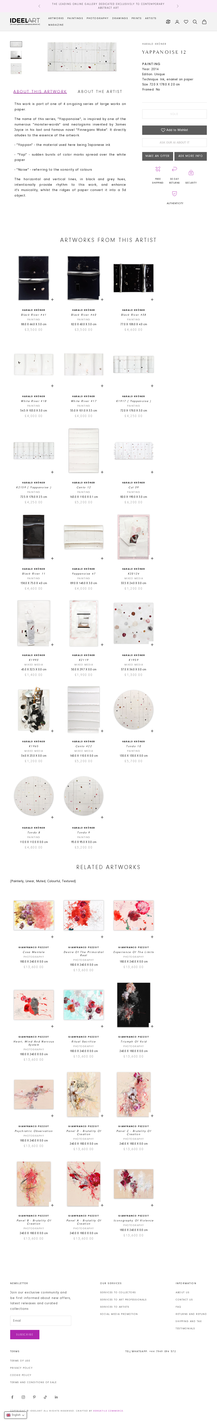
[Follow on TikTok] (45, 1397)
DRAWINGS (120, 18)
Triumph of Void (134, 1041)
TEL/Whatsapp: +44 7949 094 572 (150, 1351)
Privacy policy (21, 1368)
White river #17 (84, 401)
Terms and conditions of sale (33, 1382)
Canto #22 (83, 746)
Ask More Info (190, 156)
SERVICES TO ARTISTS (114, 1307)
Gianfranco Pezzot (33, 947)
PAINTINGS (75, 18)
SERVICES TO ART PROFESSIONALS (123, 1300)
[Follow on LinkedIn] (56, 1397)
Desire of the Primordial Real (84, 954)
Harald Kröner (154, 44)
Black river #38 (133, 315)
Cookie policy (21, 1375)
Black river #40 (83, 315)
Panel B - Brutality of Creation (34, 1222)
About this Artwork (40, 92)
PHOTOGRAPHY (98, 18)
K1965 (34, 746)
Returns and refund (191, 1314)
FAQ (178, 1307)
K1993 (34, 660)
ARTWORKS (56, 18)
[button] (15, 1415)
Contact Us (184, 1300)
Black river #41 (33, 315)
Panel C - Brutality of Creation (133, 1133)
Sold (174, 114)
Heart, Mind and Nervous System (33, 1043)
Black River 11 (34, 573)
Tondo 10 (133, 746)
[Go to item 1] (16, 44)
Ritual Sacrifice (83, 1041)
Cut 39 (133, 487)
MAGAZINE (56, 25)
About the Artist (100, 92)
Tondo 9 (83, 832)
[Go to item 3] (16, 69)
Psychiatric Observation (34, 1131)
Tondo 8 (33, 832)
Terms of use (20, 1361)
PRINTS (137, 18)
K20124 (134, 573)
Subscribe (24, 1334)
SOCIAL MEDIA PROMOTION (119, 1314)
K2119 (84, 660)
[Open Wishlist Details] (186, 22)
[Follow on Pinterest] (34, 1397)
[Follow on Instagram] (23, 1397)
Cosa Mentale (34, 952)
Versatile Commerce (108, 1411)
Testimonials (185, 1328)
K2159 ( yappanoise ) (33, 487)
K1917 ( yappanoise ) (133, 401)
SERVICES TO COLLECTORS (118, 1292)
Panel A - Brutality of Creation (83, 1222)
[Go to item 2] (16, 55)
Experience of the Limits (133, 952)
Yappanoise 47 (84, 573)
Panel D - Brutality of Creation (83, 1133)
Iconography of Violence (134, 1220)
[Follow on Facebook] (12, 1397)
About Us (182, 1292)
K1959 (134, 660)
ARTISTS (151, 18)
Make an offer (158, 156)
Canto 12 (84, 487)
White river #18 (34, 401)
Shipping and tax (189, 1321)
